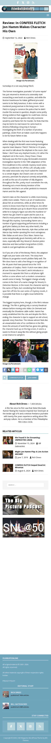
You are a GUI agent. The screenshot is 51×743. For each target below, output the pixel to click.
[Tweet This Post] (9, 370)
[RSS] (33, 2)
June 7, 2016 (23, 457)
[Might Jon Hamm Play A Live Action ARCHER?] (8, 454)
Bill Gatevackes (19, 704)
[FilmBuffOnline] (25, 11)
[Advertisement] (25, 566)
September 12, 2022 (13, 38)
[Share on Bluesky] (42, 370)
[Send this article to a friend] (21, 370)
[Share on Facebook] (5, 370)
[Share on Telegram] (38, 370)
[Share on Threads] (46, 370)
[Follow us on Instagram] (28, 2)
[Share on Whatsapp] (29, 370)
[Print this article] (25, 370)
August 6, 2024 (24, 470)
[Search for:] (25, 485)
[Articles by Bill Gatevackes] (6, 707)
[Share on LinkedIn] (13, 370)
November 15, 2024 (26, 443)
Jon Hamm (32, 378)
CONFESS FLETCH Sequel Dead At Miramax (30, 466)
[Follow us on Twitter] (23, 2)
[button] (47, 15)
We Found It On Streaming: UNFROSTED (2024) (27, 438)
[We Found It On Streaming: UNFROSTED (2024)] (8, 440)
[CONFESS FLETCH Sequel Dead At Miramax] (8, 468)
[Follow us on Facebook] (18, 2)
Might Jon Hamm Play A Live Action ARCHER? (31, 452)
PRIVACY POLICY (9, 681)
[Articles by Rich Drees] (6, 696)
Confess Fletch (16, 378)
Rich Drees (30, 38)
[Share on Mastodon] (34, 370)
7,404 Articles (36, 404)
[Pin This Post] (17, 370)
